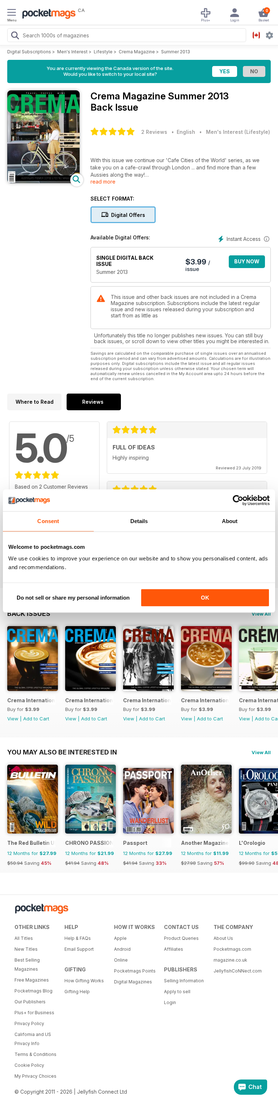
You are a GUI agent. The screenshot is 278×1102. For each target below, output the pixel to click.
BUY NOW (247, 261)
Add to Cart (36, 718)
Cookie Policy (29, 1065)
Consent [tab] (48, 521)
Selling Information (184, 980)
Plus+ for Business (34, 1012)
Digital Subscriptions (29, 51)
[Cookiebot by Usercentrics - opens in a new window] (238, 500)
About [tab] (230, 521)
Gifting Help (77, 991)
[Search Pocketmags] (15, 36)
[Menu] (11, 13)
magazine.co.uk (230, 960)
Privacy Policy (29, 1023)
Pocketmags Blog (33, 991)
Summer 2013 (175, 51)
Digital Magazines (133, 981)
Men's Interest (72, 51)
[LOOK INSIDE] (43, 181)
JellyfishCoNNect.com (236, 971)
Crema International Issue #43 (205, 700)
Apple (120, 938)
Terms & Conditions (35, 1054)
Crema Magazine (137, 51)
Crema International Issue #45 (89, 700)
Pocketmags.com (232, 949)
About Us (223, 938)
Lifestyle (103, 51)
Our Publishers (30, 1001)
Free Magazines (31, 980)
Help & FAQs (77, 938)
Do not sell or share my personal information (73, 598)
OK (205, 598)
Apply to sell (177, 991)
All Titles (23, 938)
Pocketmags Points (135, 971)
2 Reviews (154, 132)
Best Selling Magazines (27, 964)
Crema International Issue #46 (31, 700)
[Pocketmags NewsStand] (47, 14)
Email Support (79, 949)
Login (170, 1002)
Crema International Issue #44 (147, 700)
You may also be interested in (62, 752)
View (12, 718)
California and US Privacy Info (32, 1039)
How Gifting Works (84, 980)
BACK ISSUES (28, 613)
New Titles (26, 949)
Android (122, 949)
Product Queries (181, 938)
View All (261, 614)
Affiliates (173, 949)
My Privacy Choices (35, 1076)
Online (121, 960)
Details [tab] (139, 521)
